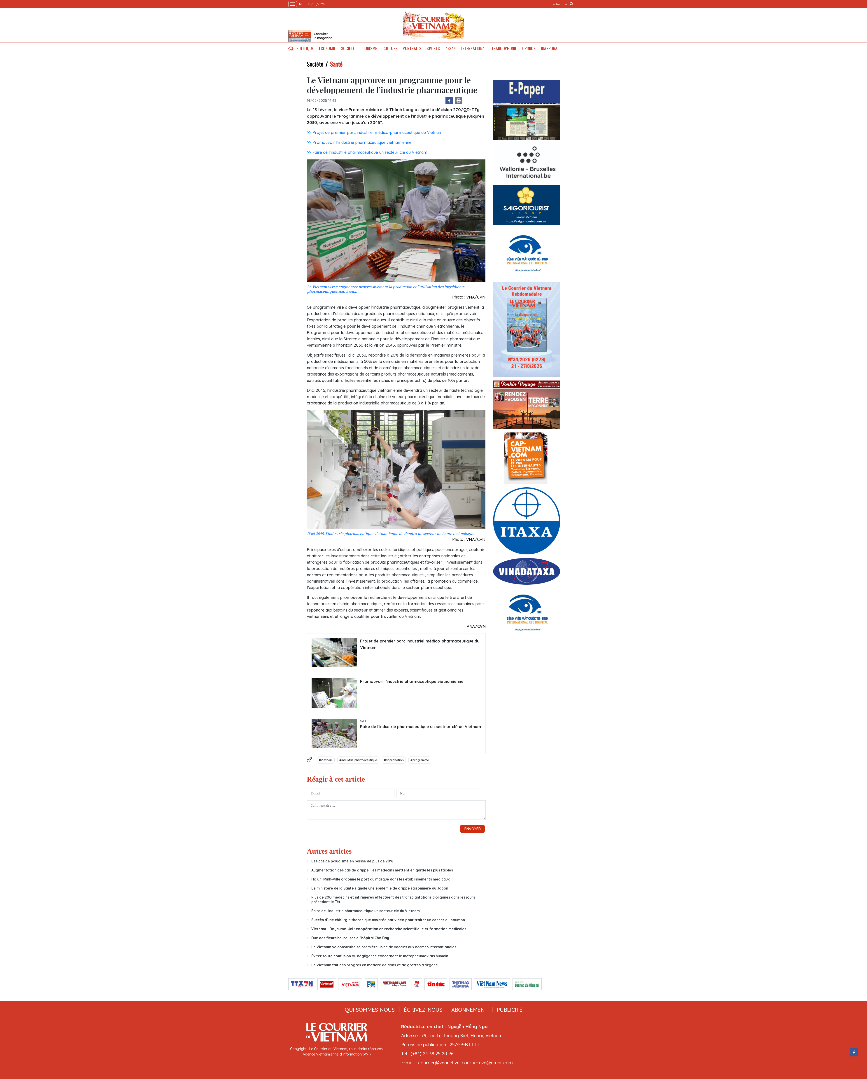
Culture (389, 48)
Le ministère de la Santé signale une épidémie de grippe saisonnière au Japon (379, 888)
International (474, 48)
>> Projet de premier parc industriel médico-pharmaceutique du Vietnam (374, 132)
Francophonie (504, 48)
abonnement (469, 1009)
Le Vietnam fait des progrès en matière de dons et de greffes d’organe (374, 965)
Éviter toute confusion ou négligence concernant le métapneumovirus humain (379, 956)
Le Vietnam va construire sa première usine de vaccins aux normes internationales (383, 947)
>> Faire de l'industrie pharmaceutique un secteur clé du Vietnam (367, 152)
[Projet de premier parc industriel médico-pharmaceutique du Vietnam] (334, 652)
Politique (305, 48)
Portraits (412, 48)
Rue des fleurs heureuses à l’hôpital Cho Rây (350, 938)
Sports (433, 48)
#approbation (394, 760)
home (291, 48)
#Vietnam (326, 760)
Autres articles (329, 851)
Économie (327, 48)
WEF (363, 721)
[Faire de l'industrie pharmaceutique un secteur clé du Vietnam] (334, 733)
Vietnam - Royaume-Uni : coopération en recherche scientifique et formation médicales (388, 929)
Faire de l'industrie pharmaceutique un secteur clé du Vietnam (420, 726)
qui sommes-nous (370, 1009)
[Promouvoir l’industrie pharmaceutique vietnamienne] (334, 693)
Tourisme (368, 48)
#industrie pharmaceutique (358, 760)
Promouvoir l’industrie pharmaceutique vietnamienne (412, 681)
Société (348, 48)
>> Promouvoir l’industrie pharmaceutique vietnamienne (359, 142)
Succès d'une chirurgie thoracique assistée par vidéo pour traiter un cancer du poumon (388, 920)
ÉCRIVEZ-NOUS (423, 1009)
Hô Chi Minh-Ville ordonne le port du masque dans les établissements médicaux (380, 879)
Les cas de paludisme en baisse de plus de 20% (352, 861)
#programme (419, 760)
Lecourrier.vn (433, 25)
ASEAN (450, 48)
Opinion (529, 48)
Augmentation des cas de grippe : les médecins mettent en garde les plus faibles (382, 870)
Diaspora (549, 48)
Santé (336, 63)
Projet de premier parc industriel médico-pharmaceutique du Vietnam (419, 644)
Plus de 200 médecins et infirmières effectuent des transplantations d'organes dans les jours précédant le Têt (393, 899)
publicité (509, 1009)
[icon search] (571, 4)
